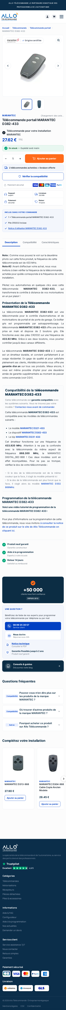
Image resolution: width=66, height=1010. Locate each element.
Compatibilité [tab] (30, 242)
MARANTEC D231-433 (28, 436)
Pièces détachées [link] (11, 894)
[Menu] (61, 17)
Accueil (5, 28)
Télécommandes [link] (11, 881)
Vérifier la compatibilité (35, 176)
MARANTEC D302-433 (34, 432)
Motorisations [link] (9, 885)
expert (11, 194)
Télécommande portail (40, 28)
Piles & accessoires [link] (12, 898)
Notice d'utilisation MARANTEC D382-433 (27, 228)
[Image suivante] (58, 66)
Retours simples (10, 953)
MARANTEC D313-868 (17, 784)
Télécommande (19, 28)
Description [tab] (11, 242)
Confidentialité (34, 1006)
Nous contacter (10, 949)
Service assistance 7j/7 (14, 944)
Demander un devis (12, 930)
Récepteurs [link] (8, 889)
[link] (47, 16)
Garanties (7, 957)
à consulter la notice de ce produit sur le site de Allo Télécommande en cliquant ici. (32, 527)
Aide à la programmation (14, 921)
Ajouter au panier (46, 158)
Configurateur (9, 917)
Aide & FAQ (8, 912)
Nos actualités (9, 925)
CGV (22, 1006)
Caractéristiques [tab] (50, 242)
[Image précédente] (8, 66)
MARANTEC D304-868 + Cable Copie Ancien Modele (52, 787)
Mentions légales (10, 1006)
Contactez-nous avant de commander (34, 407)
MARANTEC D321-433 (32, 428)
